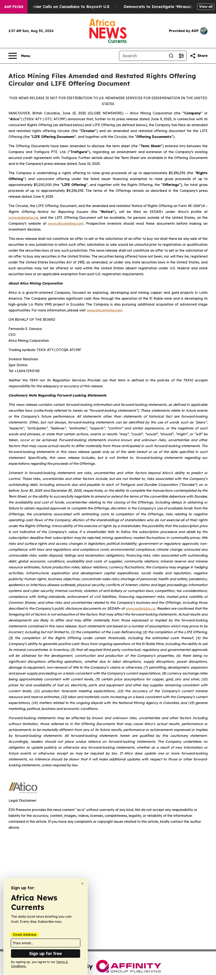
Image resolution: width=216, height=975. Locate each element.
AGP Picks (13, 7)
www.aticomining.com (66, 223)
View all (205, 6)
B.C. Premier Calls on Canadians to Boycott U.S (63, 6)
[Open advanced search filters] (181, 56)
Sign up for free (45, 953)
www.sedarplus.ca (23, 217)
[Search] (171, 56)
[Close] (82, 884)
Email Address (24, 934)
